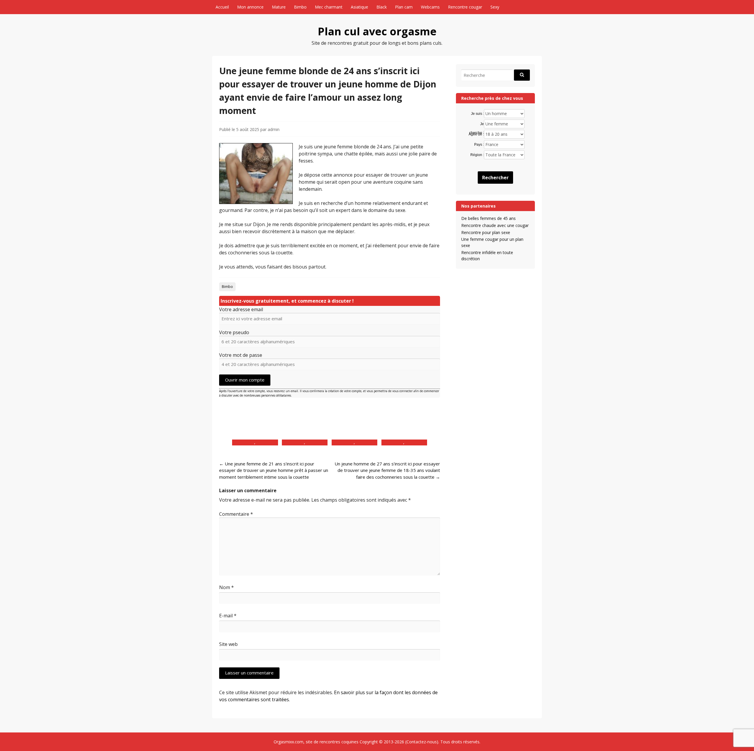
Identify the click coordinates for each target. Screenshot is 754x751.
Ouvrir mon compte (244, 380)
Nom (226, 587)
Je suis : (477, 114)
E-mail (228, 615)
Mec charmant (329, 7)
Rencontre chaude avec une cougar (495, 225)
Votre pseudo (234, 332)
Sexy (494, 7)
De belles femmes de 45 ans (488, 218)
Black (381, 7)
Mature (279, 7)
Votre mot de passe (240, 355)
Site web (228, 644)
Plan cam (404, 7)
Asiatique (359, 7)
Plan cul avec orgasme (377, 31)
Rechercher (495, 177)
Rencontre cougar (465, 7)
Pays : (479, 144)
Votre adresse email (241, 309)
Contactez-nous (421, 742)
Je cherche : (476, 124)
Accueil (222, 7)
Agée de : (476, 134)
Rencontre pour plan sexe (485, 232)
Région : (477, 155)
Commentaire (236, 514)
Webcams (430, 7)
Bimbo (300, 7)
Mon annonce (250, 7)
